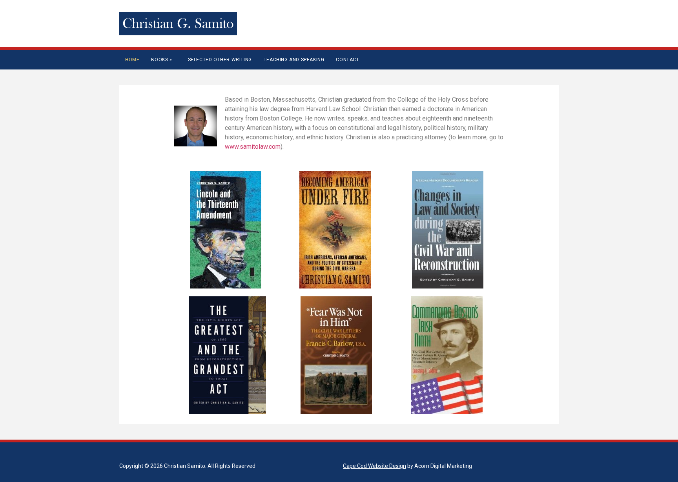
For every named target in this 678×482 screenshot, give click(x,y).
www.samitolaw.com (253, 146)
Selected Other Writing (220, 59)
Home (132, 59)
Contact (347, 59)
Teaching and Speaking (294, 59)
